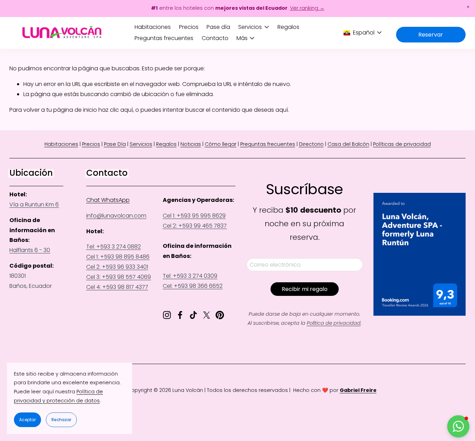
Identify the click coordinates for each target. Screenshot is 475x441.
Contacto (215, 38)
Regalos (288, 27)
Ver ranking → (307, 8)
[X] (206, 315)
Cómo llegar (220, 144)
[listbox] (363, 32)
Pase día (218, 27)
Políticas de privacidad (402, 144)
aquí (281, 110)
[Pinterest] (220, 315)
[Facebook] (180, 315)
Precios (189, 27)
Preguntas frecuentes (164, 38)
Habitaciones (153, 27)
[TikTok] (193, 315)
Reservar (430, 35)
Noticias (190, 144)
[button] (468, 7)
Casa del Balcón (348, 144)
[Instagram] (167, 315)
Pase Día (115, 144)
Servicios (141, 144)
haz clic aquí (115, 110)
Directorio (311, 144)
